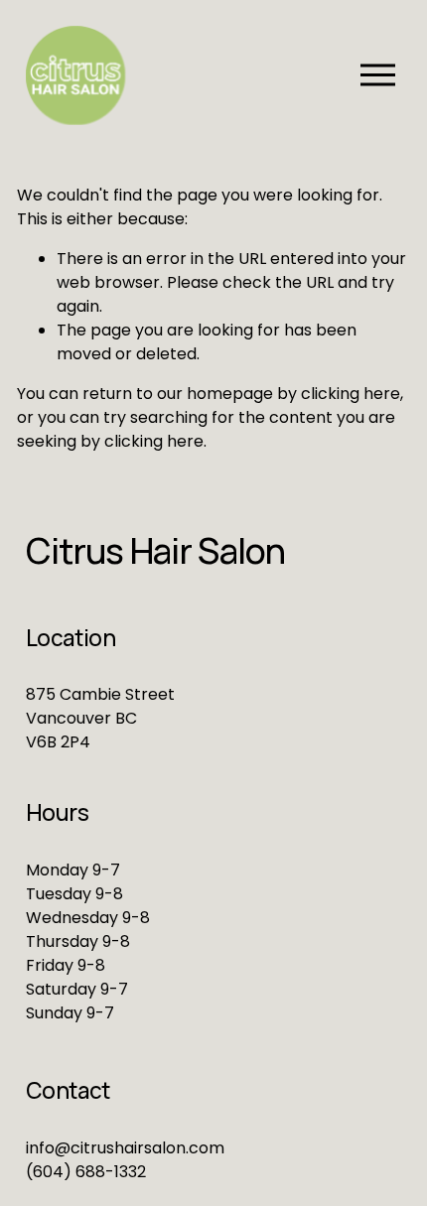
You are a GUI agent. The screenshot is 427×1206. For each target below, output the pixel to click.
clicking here (350, 393)
